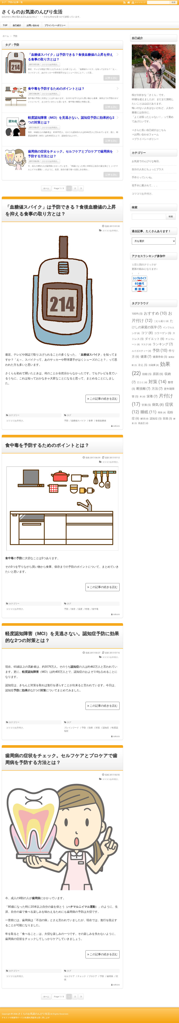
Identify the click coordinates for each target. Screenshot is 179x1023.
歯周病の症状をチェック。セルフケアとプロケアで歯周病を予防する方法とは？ (70, 153)
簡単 (162, 412)
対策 (98, 727)
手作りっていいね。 (143, 177)
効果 (91, 727)
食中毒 (95, 609)
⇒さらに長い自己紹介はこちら (149, 130)
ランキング (163, 344)
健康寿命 (160, 356)
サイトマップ (140, 3)
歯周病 (110, 976)
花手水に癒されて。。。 (145, 185)
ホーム (46, 188)
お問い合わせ (33, 25)
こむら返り (161, 321)
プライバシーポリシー (55, 25)
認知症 (106, 727)
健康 (146, 356)
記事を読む (111, 77)
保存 (73, 609)
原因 (158, 374)
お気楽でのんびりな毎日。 (146, 161)
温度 (80, 609)
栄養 (152, 396)
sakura (116, 426)
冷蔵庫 (154, 365)
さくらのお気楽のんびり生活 (32, 11)
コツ (147, 333)
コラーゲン (162, 333)
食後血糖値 (101, 420)
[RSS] (124, 2)
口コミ (142, 382)
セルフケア (69, 976)
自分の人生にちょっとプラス (148, 169)
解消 (144, 418)
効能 (146, 374)
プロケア (93, 976)
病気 (158, 405)
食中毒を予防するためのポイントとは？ (56, 88)
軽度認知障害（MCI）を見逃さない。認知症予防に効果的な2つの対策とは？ (71, 120)
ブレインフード (71, 727)
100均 (137, 313)
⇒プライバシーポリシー (145, 139)
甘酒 (146, 404)
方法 (157, 388)
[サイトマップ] (133, 2)
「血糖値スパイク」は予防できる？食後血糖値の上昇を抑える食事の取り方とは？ (70, 57)
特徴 (87, 609)
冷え (142, 365)
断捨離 (143, 388)
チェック (81, 976)
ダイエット (154, 338)
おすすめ (155, 313)
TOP (5, 25)
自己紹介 (17, 25)
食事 (91, 420)
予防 (66, 420)
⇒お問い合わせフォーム (145, 134)
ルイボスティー (141, 351)
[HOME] (128, 2)
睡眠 (148, 412)
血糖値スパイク (78, 420)
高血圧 (143, 423)
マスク (146, 344)
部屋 (167, 418)
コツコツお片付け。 (50, 64)
